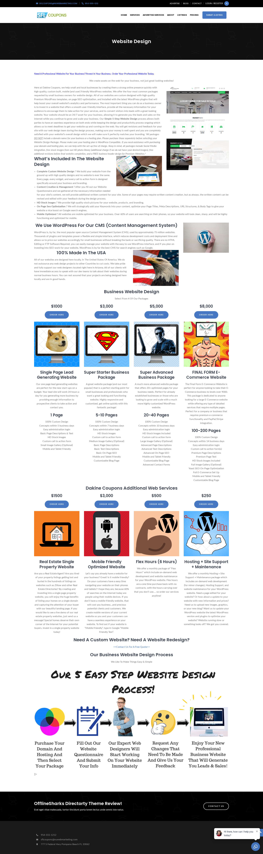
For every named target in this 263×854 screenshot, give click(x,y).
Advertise (175, 3)
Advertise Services (153, 15)
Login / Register (214, 3)
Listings (182, 15)
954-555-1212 (48, 835)
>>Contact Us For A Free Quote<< (131, 647)
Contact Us (216, 806)
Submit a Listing (214, 15)
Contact (197, 3)
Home (124, 15)
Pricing (194, 15)
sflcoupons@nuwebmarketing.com (59, 839)
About (170, 15)
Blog (185, 3)
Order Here (57, 314)
